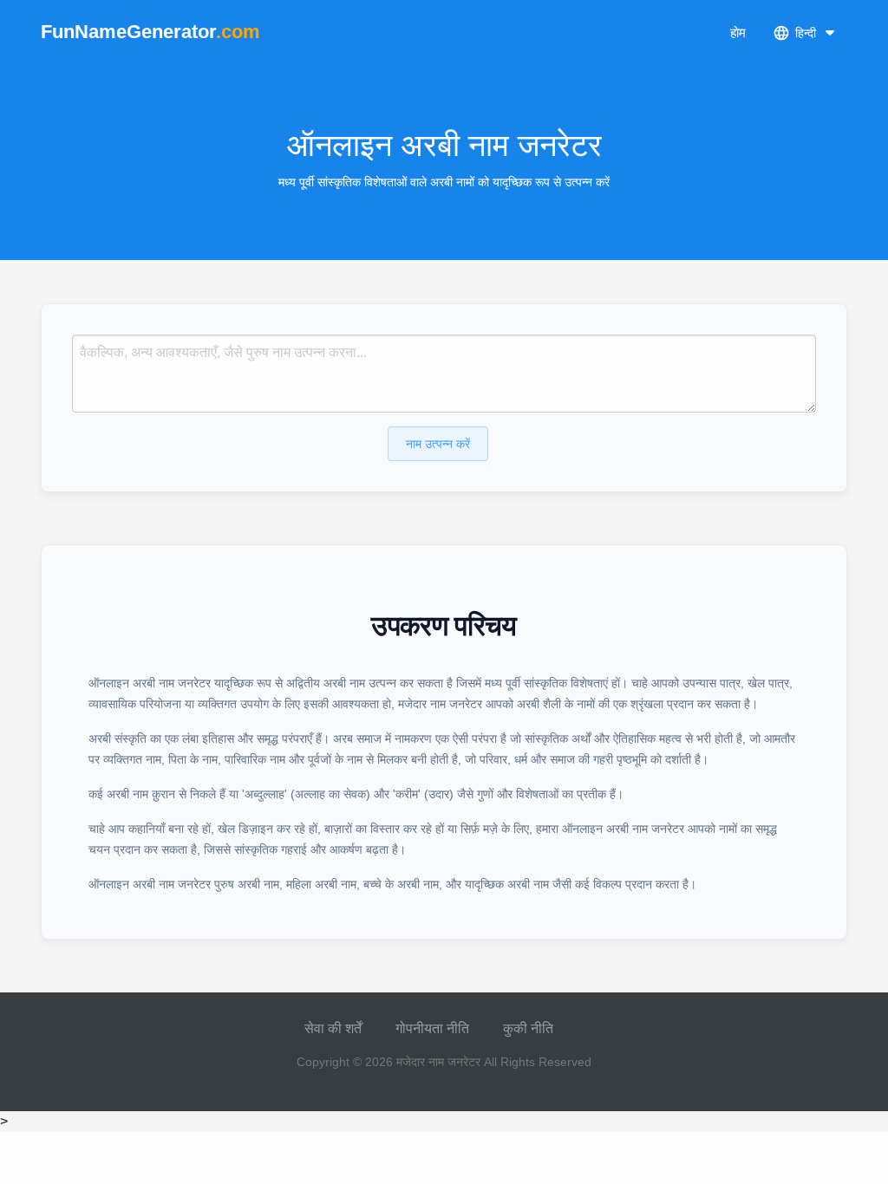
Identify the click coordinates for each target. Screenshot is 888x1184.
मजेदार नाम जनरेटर (438, 1062)
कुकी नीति (528, 1028)
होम (738, 32)
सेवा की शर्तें (333, 1028)
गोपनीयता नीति (432, 1028)
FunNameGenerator (150, 31)
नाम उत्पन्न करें (438, 444)
